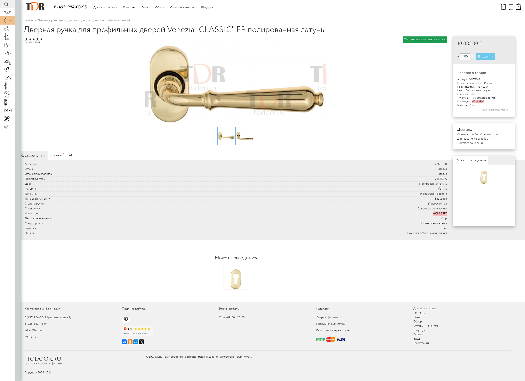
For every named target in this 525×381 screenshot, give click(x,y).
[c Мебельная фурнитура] (7, 12)
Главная (28, 20)
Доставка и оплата (105, 8)
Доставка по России (470, 143)
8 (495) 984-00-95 (70, 7)
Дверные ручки (77, 20)
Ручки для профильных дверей (111, 20)
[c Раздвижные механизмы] (7, 53)
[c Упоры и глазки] (7, 61)
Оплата (417, 334)
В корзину (485, 56)
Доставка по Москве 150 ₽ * (474, 139)
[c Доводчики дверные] (7, 78)
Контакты (129, 8)
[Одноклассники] (130, 341)
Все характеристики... (496, 110)
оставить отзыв (33, 42)
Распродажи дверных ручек (333, 330)
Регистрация (421, 343)
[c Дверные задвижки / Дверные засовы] (7, 110)
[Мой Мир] (135, 341)
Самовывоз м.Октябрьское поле (477, 134)
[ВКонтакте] (124, 341)
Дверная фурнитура (50, 20)
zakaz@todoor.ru (35, 330)
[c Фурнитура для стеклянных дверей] (7, 94)
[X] (141, 341)
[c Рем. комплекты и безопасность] (7, 119)
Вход (416, 339)
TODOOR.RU (44, 359)
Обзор (159, 8)
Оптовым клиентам (182, 8)
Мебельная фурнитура (330, 324)
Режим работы (229, 308)
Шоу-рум (207, 8)
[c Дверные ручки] (7, 20)
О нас (145, 8)
